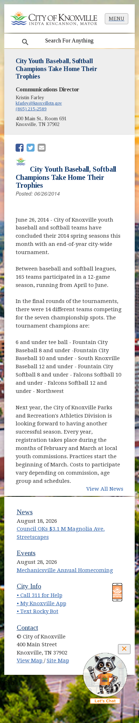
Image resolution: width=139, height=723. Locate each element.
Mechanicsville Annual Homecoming (65, 570)
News (25, 512)
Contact (27, 627)
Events (26, 553)
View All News (104, 489)
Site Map (58, 660)
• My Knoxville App (41, 603)
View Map (30, 660)
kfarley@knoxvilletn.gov (39, 103)
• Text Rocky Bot (37, 611)
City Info (29, 586)
